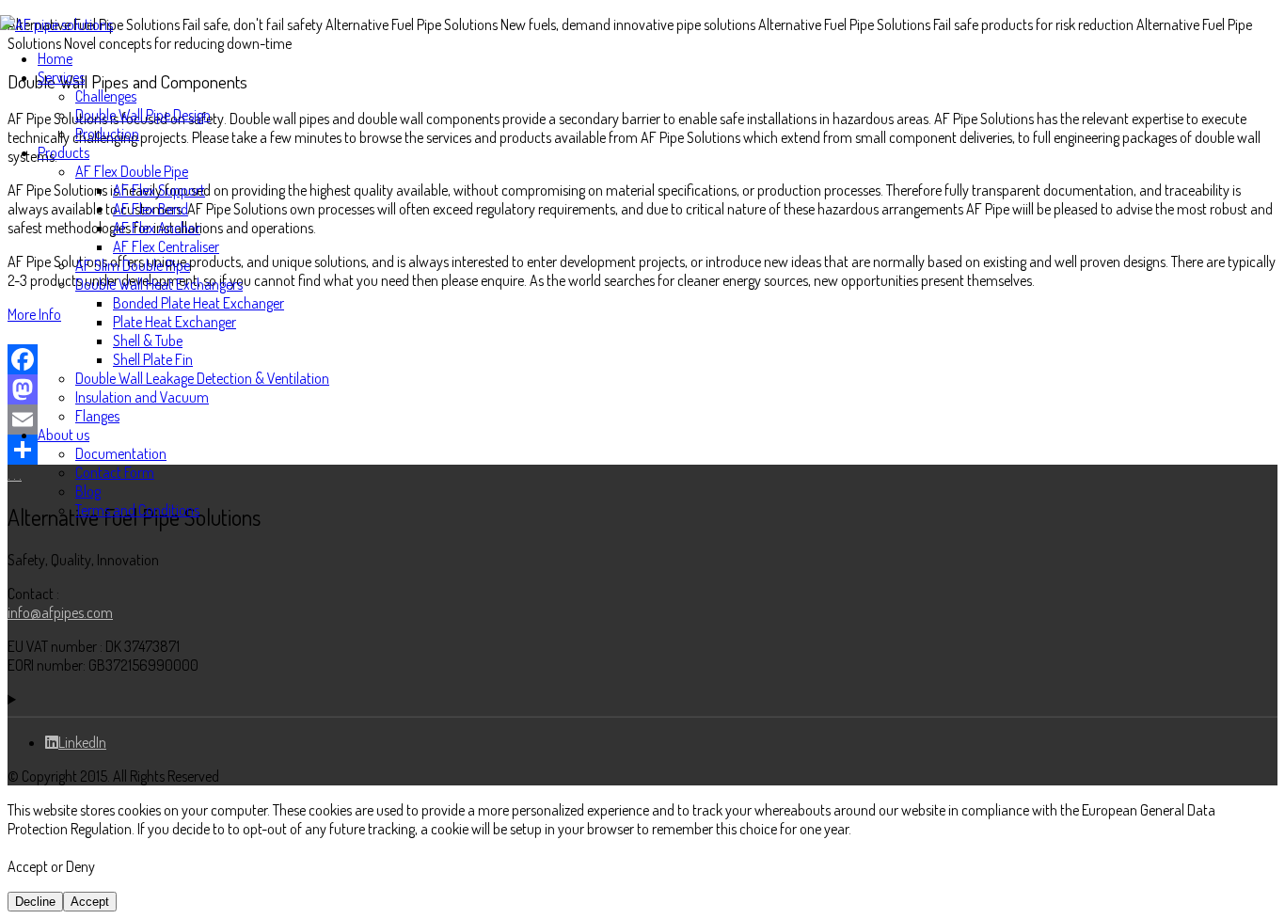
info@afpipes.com (60, 612)
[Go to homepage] (56, 24)
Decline (35, 902)
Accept (90, 902)
